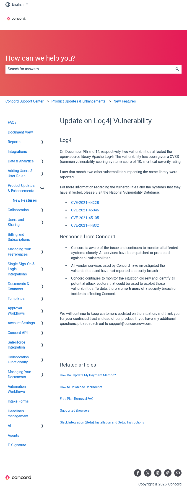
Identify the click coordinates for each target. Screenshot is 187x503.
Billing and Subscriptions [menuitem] (19, 237)
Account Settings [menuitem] (21, 323)
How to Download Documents (81, 387)
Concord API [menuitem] (18, 333)
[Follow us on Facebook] (137, 473)
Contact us (168, 19)
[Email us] (178, 473)
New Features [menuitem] (25, 200)
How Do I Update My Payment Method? (88, 375)
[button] (42, 142)
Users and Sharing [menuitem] (16, 222)
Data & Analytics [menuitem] (21, 161)
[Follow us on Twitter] (147, 473)
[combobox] (89, 69)
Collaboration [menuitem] (18, 210)
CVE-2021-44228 (85, 202)
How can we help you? (40, 58)
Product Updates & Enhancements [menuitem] (21, 188)
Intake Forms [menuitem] (18, 401)
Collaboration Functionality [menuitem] (18, 359)
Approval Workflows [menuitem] (16, 310)
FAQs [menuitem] (12, 122)
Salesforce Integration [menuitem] (16, 344)
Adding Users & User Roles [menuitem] (20, 173)
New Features (125, 101)
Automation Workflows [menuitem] (17, 389)
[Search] (177, 69)
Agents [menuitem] (13, 435)
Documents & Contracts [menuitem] (18, 286)
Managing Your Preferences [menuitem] (19, 251)
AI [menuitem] (9, 425)
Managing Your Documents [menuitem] (19, 374)
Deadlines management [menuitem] (18, 413)
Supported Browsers (75, 410)
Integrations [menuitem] (17, 151)
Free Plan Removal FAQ (77, 398)
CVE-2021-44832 (85, 225)
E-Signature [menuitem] (17, 445)
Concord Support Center (24, 101)
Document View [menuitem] (20, 132)
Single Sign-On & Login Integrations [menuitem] (21, 269)
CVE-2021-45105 (85, 218)
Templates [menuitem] (16, 298)
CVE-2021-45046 (85, 210)
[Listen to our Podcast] (167, 473)
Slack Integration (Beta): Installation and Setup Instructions (102, 422)
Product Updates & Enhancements (78, 101)
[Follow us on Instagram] (157, 473)
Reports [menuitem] (14, 142)
